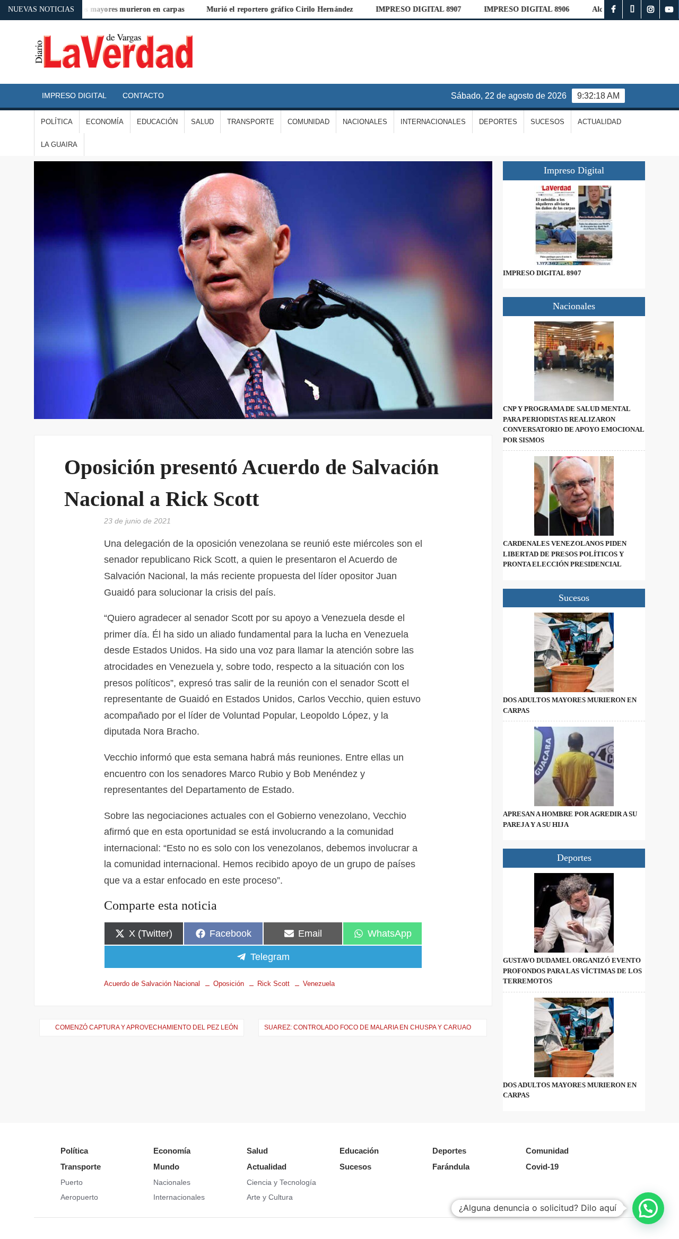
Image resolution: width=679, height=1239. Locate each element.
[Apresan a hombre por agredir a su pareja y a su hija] (574, 766)
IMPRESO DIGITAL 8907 (387, 9)
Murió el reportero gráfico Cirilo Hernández (248, 9)
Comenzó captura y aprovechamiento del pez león (146, 1027)
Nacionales (365, 122)
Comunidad (308, 122)
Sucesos (547, 122)
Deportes (498, 122)
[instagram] (650, 9)
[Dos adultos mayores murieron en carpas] (574, 652)
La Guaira (59, 145)
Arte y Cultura (270, 1197)
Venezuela (319, 984)
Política (57, 122)
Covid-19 (542, 1166)
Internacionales (433, 122)
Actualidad (599, 122)
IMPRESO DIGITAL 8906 (495, 9)
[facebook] (613, 9)
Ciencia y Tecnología (281, 1182)
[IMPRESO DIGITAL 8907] (574, 225)
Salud (202, 122)
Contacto (143, 95)
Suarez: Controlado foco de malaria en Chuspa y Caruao (367, 1027)
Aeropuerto (79, 1197)
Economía (105, 122)
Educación (157, 122)
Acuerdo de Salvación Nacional (152, 984)
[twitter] (632, 9)
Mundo (166, 1166)
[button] (648, 1208)
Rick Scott (273, 984)
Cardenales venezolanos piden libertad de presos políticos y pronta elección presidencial (564, 553)
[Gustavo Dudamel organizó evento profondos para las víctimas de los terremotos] (574, 913)
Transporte (250, 122)
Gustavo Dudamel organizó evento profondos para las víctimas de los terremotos (572, 970)
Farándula (450, 1166)
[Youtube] (669, 9)
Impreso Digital (74, 95)
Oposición (228, 984)
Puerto (71, 1182)
